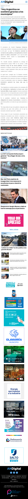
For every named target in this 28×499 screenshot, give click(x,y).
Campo (11, 477)
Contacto (15, 481)
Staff (11, 481)
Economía (8, 476)
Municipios (18, 476)
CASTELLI (12, 42)
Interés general (5, 477)
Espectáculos (17, 477)
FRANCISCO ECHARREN (19, 42)
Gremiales (13, 476)
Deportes (24, 476)
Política (4, 476)
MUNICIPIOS (25, 42)
